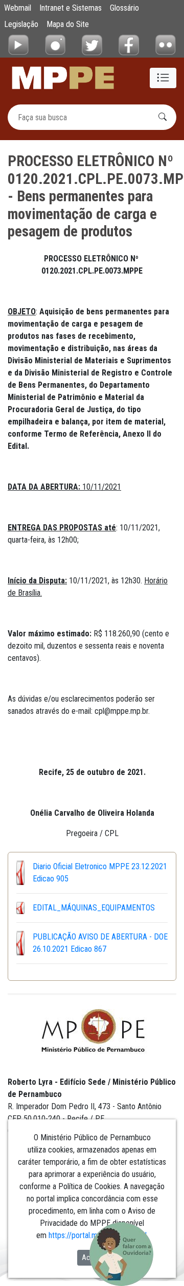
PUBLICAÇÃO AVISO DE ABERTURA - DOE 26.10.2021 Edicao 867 (100, 943)
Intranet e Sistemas (70, 8)
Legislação (21, 24)
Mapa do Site (68, 24)
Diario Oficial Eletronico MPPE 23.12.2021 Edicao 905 (100, 872)
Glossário (124, 8)
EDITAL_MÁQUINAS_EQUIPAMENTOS (94, 908)
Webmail (17, 8)
